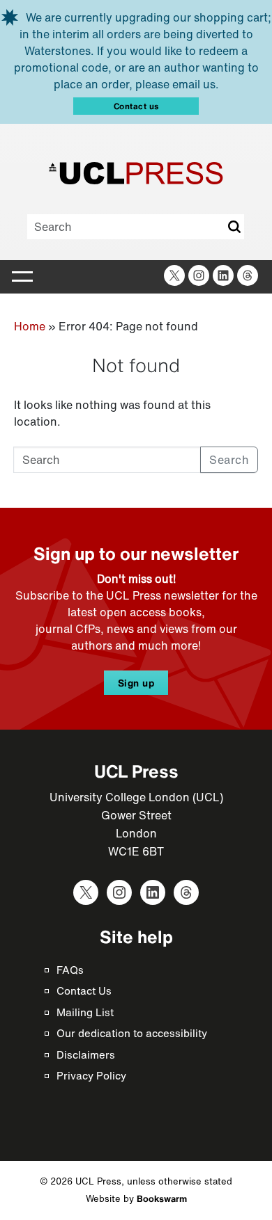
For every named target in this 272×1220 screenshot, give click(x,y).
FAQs (70, 969)
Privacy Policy (91, 1075)
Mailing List (85, 1012)
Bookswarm (162, 1198)
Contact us (136, 106)
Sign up (136, 682)
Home (29, 326)
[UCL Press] (136, 173)
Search (233, 226)
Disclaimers (85, 1054)
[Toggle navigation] (22, 277)
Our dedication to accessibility (131, 1033)
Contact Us (84, 990)
